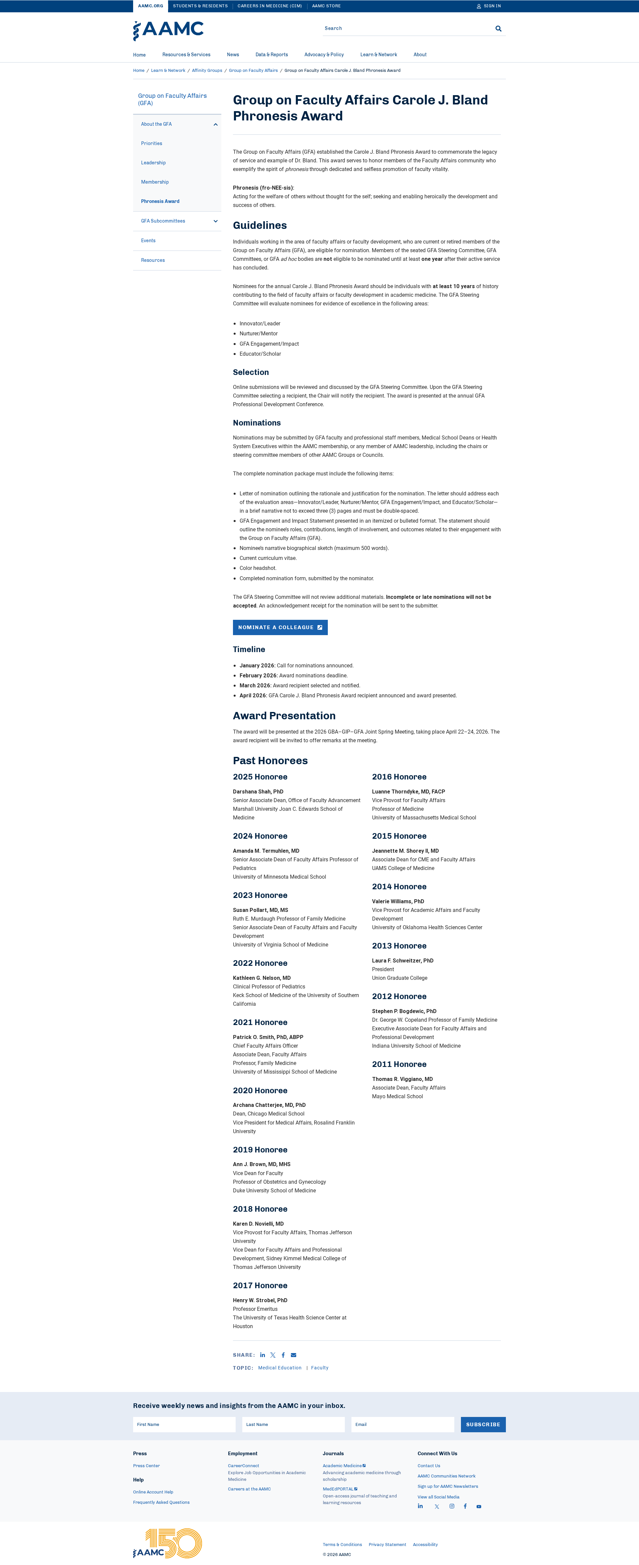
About (420, 55)
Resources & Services (186, 55)
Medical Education (280, 1367)
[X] (275, 1355)
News (233, 55)
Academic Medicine (342, 1466)
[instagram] (452, 1507)
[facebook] (465, 1507)
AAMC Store (326, 6)
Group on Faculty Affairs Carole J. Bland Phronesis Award (343, 71)
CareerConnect (243, 1466)
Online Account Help (153, 1492)
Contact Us (429, 1466)
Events (148, 241)
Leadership (153, 163)
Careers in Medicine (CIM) (270, 6)
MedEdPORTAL (338, 1489)
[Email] (296, 1355)
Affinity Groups (207, 71)
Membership (155, 182)
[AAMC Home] (168, 31)
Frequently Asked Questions (161, 1502)
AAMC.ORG (150, 6)
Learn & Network (378, 55)
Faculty (320, 1367)
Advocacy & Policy (324, 55)
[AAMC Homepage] (167, 1543)
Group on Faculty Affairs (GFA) (172, 99)
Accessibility (425, 1545)
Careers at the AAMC (249, 1489)
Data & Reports (272, 55)
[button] (215, 124)
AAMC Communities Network (447, 1476)
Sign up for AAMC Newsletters (448, 1486)
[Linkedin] (265, 1355)
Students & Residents (200, 6)
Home (139, 55)
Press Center (146, 1466)
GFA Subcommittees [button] (163, 221)
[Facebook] (286, 1355)
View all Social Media (439, 1497)
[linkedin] (420, 1507)
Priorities (151, 143)
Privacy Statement (387, 1545)
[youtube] (479, 1507)
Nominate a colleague (276, 627)
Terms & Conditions (342, 1545)
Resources (153, 260)
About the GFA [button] (156, 124)
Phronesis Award (160, 201)
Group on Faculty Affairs (253, 71)
